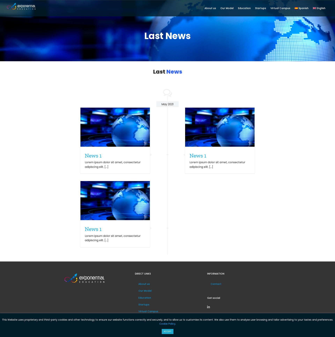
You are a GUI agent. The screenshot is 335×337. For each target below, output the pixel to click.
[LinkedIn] (208, 306)
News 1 (93, 155)
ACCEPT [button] (167, 331)
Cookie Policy (167, 323)
